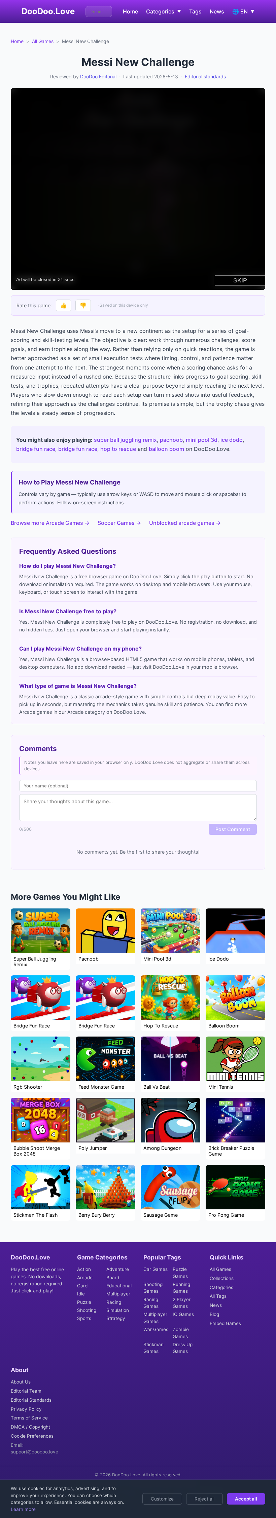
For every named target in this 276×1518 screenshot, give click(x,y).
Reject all (204, 1499)
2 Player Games (182, 1303)
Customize (162, 1499)
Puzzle (84, 1302)
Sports (84, 1318)
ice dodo (231, 439)
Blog (214, 1314)
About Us (21, 1382)
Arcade (85, 1277)
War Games (155, 1329)
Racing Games (151, 1303)
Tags (195, 11)
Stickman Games (153, 1348)
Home (130, 11)
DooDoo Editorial (98, 76)
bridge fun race (35, 448)
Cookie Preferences (32, 1436)
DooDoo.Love (48, 11)
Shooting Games (153, 1288)
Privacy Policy (26, 1409)
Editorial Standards (31, 1400)
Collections (222, 1278)
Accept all (246, 1499)
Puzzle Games (180, 1273)
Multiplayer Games (155, 1318)
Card (82, 1285)
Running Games (181, 1288)
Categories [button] (163, 11)
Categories (221, 1287)
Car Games (155, 1269)
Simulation (117, 1310)
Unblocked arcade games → (185, 522)
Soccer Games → (119, 522)
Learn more (23, 1509)
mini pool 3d (201, 439)
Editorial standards (205, 76)
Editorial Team (26, 1391)
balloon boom (166, 448)
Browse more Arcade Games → (50, 522)
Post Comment (232, 829)
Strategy (115, 1318)
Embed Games (225, 1323)
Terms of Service (29, 1417)
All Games (43, 41)
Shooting (86, 1310)
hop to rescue (118, 448)
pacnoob (171, 439)
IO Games (183, 1314)
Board (112, 1277)
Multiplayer (118, 1293)
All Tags (218, 1296)
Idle (81, 1293)
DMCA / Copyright (30, 1427)
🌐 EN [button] (243, 11)
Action (84, 1269)
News (217, 11)
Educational (119, 1285)
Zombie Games (181, 1333)
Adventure (117, 1269)
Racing (113, 1302)
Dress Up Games (183, 1348)
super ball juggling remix (125, 439)
